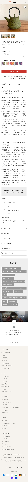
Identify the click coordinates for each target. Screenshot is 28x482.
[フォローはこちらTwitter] (6, 467)
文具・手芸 (4, 384)
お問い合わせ (4, 412)
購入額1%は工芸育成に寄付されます (14, 316)
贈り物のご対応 (17, 76)
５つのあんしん (5, 438)
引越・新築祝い (5, 363)
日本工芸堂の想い (5, 436)
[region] (14, 333)
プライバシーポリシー (7, 425)
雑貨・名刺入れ (5, 386)
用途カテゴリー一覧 (6, 391)
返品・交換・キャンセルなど (8, 404)
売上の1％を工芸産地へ (20, 78)
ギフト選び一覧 (5, 368)
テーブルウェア (5, 376)
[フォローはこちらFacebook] (2, 467)
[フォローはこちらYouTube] (18, 467)
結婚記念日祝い (5, 358)
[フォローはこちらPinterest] (14, 467)
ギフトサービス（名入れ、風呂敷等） (11, 407)
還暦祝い (3, 355)
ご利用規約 (4, 420)
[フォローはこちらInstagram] (10, 467)
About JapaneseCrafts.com (7, 449)
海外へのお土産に (5, 352)
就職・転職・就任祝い (7, 365)
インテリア (4, 381)
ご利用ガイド (4, 399)
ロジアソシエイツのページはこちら (14, 192)
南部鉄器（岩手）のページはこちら (14, 190)
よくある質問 (4, 410)
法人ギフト (4, 360)
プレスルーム (4, 444)
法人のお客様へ (5, 441)
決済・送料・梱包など (7, 402)
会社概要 (3, 428)
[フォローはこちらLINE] (21, 467)
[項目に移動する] (3, 36)
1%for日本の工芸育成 (6, 446)
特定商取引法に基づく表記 (8, 423)
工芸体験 (3, 389)
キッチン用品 (4, 378)
